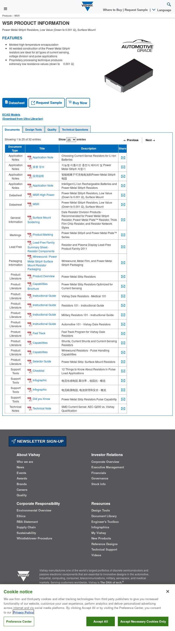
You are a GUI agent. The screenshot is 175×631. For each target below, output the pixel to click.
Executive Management (107, 467)
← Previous (131, 140)
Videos (96, 555)
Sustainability (26, 533)
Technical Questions (75, 129)
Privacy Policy (23, 612)
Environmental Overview (34, 510)
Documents (12, 129)
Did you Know (41, 399)
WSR (35, 204)
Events (21, 473)
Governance (99, 478)
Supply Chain (26, 527)
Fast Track (38, 333)
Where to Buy (113, 10)
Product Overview (43, 276)
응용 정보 (38, 166)
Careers (22, 490)
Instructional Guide (44, 295)
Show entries (72, 139)
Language (163, 10)
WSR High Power (43, 195)
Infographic (39, 380)
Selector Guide (41, 361)
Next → (150, 140)
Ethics (21, 516)
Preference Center (19, 621)
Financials (98, 473)
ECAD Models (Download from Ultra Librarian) (22, 116)
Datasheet (16, 102)
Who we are (25, 462)
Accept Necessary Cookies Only (143, 621)
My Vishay (98, 533)
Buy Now (79, 102)
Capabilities (40, 342)
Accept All (100, 621)
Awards (22, 478)
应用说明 (38, 176)
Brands (22, 484)
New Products (101, 538)
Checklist (38, 370)
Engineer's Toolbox (105, 522)
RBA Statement (27, 522)
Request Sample (48, 102)
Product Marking (42, 234)
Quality (52, 129)
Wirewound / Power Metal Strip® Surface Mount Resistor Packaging (42, 262)
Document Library (104, 516)
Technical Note (41, 408)
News (20, 467)
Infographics (100, 527)
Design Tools (33, 129)
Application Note (42, 157)
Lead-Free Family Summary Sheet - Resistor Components (41, 246)
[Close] (168, 591)
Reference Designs (104, 544)
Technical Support (104, 549)
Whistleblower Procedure (34, 538)
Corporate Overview (105, 462)
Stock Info (98, 484)
